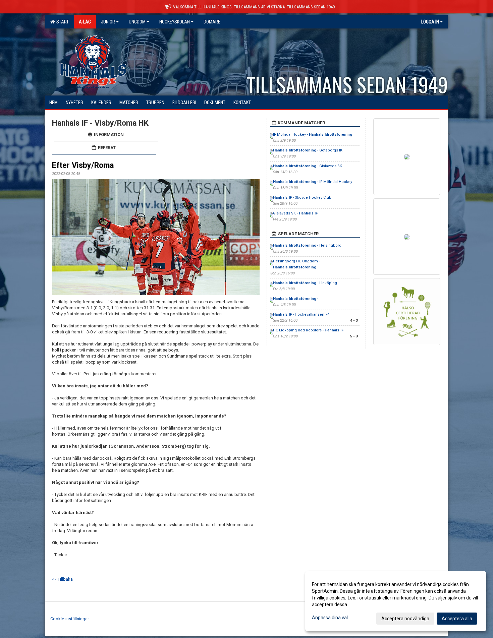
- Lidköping (305, 283)
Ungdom (137, 21)
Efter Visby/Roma (83, 165)
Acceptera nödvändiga (405, 618)
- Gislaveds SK (307, 166)
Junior (108, 21)
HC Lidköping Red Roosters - (308, 330)
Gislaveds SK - (295, 213)
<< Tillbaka (62, 579)
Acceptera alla (457, 618)
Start (61, 21)
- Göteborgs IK (307, 150)
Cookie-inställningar (69, 618)
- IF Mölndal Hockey (312, 182)
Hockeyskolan (174, 21)
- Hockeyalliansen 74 (301, 314)
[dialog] (395, 601)
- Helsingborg (307, 245)
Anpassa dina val (330, 617)
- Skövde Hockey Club (302, 197)
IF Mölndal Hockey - (312, 134)
